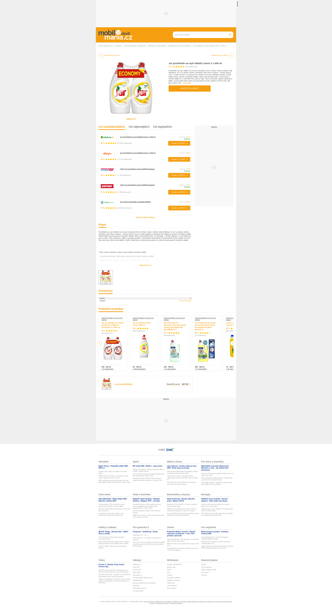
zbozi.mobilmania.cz (106, 46)
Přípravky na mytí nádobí (157, 46)
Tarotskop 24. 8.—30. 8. (140, 535)
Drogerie (118, 46)
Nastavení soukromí (162, 603)
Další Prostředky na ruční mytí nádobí (112, 319)
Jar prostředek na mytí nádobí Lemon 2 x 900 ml (195, 63)
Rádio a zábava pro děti (208, 569)
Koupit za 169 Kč (178, 175)
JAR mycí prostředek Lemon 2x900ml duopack (137, 169)
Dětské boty (171, 583)
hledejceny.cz (137, 564)
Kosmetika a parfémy (173, 577)
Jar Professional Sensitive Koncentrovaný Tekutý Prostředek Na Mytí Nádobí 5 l (175, 326)
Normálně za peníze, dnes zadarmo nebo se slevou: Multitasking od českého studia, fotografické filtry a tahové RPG (147, 506)
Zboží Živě (136, 567)
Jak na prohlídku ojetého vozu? (143, 577)
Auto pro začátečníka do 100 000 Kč (144, 583)
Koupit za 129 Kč (178, 159)
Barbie (169, 569)
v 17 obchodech (201, 369)
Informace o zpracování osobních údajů (219, 601)
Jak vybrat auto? (138, 591)
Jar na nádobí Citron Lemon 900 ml (142, 324)
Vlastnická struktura (176, 603)
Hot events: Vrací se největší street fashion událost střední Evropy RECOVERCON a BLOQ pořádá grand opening (149, 544)
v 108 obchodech (139, 369)
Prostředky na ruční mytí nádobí (179, 46)
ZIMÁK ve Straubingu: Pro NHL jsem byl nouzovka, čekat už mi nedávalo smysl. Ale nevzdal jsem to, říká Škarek (115, 581)
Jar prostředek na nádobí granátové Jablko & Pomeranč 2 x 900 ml (113, 325)
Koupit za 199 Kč (178, 208)
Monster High (171, 567)
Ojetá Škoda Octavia (139, 588)
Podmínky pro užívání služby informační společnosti (188, 601)
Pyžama (169, 575)
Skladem (187, 139)
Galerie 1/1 (131, 119)
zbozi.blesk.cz (137, 575)
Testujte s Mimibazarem (174, 564)
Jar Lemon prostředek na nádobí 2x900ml (135, 202)
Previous (99, 343)
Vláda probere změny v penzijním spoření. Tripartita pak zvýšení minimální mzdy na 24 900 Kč (182, 477)
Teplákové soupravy (173, 580)
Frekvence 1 (205, 572)
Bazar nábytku (171, 588)
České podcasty (206, 567)
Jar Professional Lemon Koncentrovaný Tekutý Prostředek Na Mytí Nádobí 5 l (205, 326)
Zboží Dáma (137, 572)
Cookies (152, 603)
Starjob (203, 564)
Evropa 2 (204, 575)
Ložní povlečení (172, 585)
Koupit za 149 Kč (189, 88)
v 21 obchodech (170, 369)
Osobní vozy (137, 569)
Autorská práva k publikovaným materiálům (157, 601)
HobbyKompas (137, 580)
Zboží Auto (136, 585)
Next (232, 343)
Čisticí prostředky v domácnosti (135, 46)
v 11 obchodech (107, 369)
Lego (168, 572)
